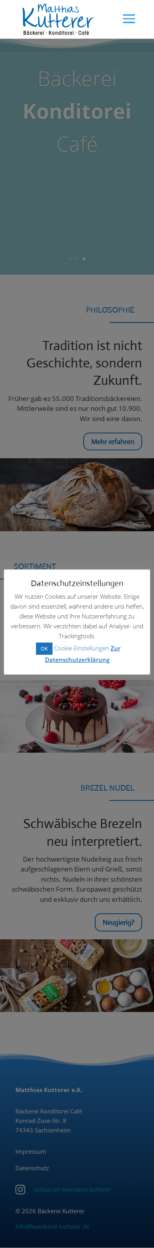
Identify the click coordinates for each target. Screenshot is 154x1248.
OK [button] (44, 648)
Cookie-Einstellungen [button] (81, 648)
